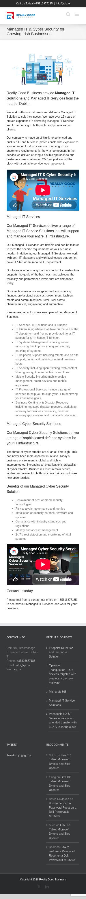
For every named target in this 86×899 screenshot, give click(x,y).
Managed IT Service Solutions (62, 703)
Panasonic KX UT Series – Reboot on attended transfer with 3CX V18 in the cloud (63, 720)
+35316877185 (67, 599)
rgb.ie (17, 669)
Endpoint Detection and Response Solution (61, 652)
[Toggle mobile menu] (77, 14)
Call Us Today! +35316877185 (34, 3)
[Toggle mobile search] (68, 14)
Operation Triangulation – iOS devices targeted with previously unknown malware (62, 674)
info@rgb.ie (63, 3)
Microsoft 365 (57, 691)
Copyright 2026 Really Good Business (43, 879)
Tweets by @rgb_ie (19, 755)
